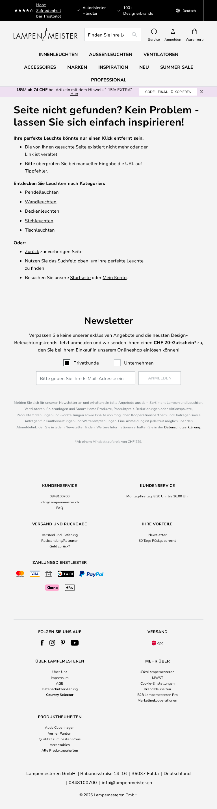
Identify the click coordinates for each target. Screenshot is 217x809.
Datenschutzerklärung (182, 427)
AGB (59, 683)
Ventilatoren (161, 54)
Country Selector (59, 694)
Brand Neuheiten (157, 689)
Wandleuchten (41, 201)
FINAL (168, 91)
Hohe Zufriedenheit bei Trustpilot (48, 10)
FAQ (59, 507)
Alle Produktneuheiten (60, 750)
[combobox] (112, 34)
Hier (74, 93)
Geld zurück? (59, 546)
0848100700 (60, 496)
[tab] (60, 496)
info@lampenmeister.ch (59, 502)
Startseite (80, 277)
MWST (157, 677)
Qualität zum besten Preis (60, 739)
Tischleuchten (40, 230)
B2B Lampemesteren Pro (157, 694)
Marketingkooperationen (157, 700)
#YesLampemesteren (157, 671)
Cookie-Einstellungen (157, 683)
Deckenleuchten (42, 211)
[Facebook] (42, 643)
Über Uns (59, 671)
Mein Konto (115, 277)
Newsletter (157, 534)
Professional (108, 80)
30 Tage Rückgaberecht (157, 540)
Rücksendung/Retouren (59, 540)
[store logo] (45, 34)
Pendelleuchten (42, 192)
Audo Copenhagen (59, 727)
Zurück (32, 251)
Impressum (60, 677)
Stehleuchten (39, 220)
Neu (144, 67)
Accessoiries (60, 744)
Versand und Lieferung (60, 534)
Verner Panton (59, 733)
